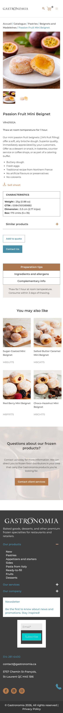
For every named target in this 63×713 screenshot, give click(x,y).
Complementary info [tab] (31, 281)
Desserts (11, 577)
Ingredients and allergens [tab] (31, 274)
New (9, 551)
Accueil (7, 23)
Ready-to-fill (14, 570)
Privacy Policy (31, 709)
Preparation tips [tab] (31, 267)
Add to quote (14, 238)
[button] (43, 8)
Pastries (33, 23)
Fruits (9, 574)
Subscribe (31, 636)
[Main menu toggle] (56, 8)
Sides (9, 562)
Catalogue (20, 23)
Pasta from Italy (16, 566)
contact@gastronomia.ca (19, 664)
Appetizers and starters (21, 559)
